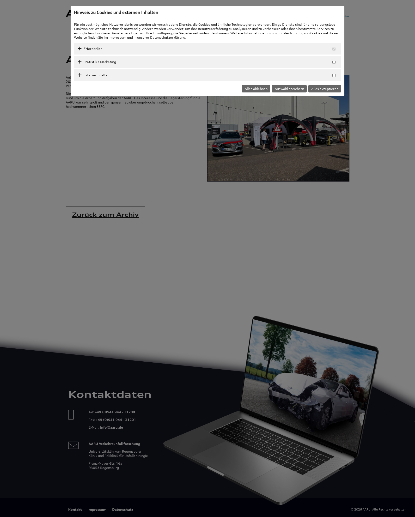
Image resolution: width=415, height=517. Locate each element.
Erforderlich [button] (93, 49)
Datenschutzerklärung (167, 37)
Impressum (117, 37)
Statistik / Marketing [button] (100, 62)
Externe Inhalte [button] (96, 75)
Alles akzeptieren (324, 89)
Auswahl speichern (289, 89)
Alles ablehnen (256, 89)
